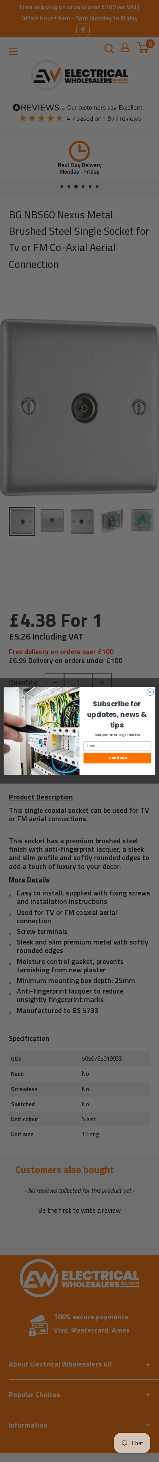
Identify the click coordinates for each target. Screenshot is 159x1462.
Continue (117, 758)
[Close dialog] (150, 692)
